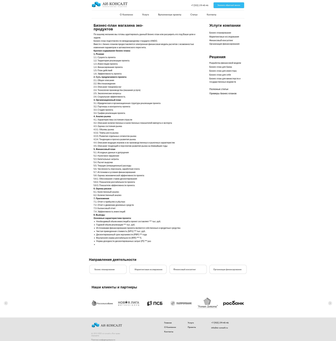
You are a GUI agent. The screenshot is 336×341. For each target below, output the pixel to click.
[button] (229, 5)
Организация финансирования (224, 44)
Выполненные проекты (169, 14)
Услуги (145, 14)
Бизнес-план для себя (220, 75)
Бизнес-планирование (220, 33)
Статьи (194, 14)
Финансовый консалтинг (221, 40)
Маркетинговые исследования (224, 37)
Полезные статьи (218, 89)
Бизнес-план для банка (220, 67)
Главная (168, 326)
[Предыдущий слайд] (6, 305)
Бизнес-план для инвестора (223, 71)
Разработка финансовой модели (225, 63)
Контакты (211, 14)
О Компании (126, 14)
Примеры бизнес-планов (223, 93)
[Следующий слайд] (330, 305)
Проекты (192, 330)
